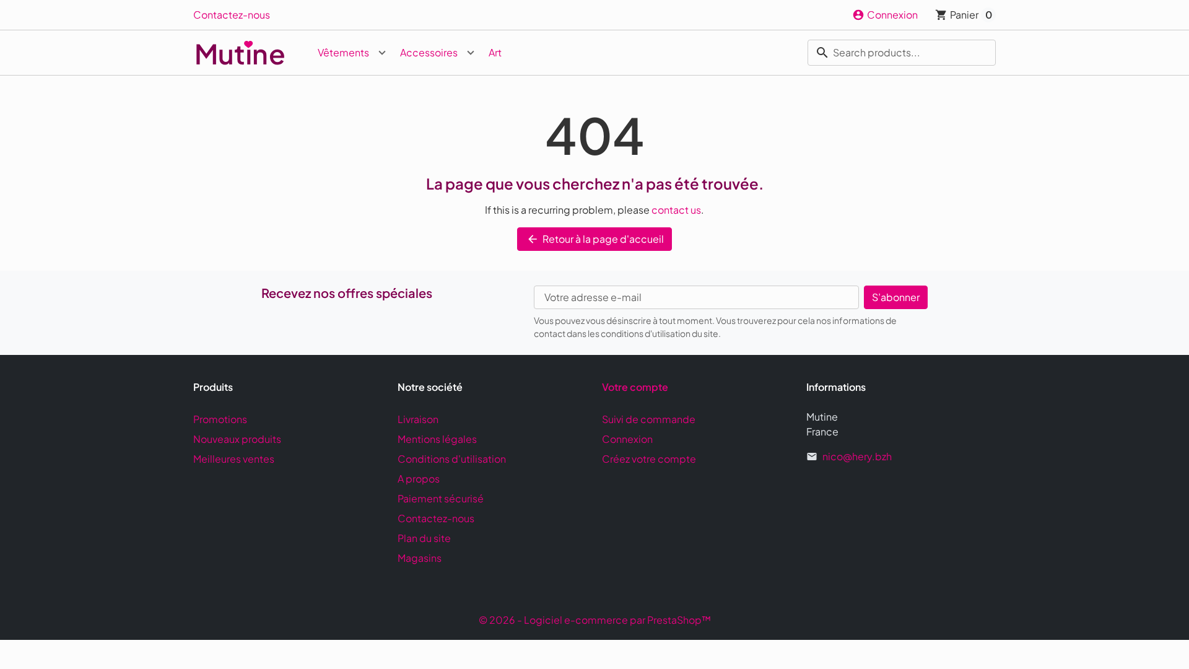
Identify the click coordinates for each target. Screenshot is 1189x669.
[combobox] (902, 53)
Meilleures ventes (233, 458)
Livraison (418, 419)
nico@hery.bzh (857, 456)
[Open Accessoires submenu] (471, 52)
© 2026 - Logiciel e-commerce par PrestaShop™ (595, 619)
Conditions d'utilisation (452, 458)
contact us (676, 209)
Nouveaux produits (237, 438)
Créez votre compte (649, 458)
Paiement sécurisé (441, 498)
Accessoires (429, 52)
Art (495, 52)
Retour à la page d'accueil (595, 238)
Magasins (420, 557)
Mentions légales (437, 438)
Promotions (220, 419)
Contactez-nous (231, 14)
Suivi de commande (648, 419)
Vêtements (343, 52)
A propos (419, 478)
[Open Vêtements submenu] (382, 52)
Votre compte (635, 386)
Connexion (627, 438)
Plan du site (424, 537)
